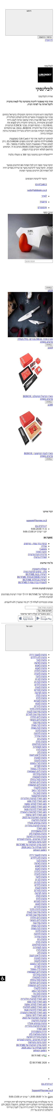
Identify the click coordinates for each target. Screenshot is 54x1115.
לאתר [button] (44, 196)
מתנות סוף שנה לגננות (37, 711)
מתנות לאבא (41, 668)
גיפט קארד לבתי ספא (37, 801)
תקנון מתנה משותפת (37, 842)
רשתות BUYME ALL (36, 574)
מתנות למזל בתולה (38, 779)
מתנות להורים (40, 706)
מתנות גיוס (42, 738)
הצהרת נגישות (40, 557)
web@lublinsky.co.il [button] (37, 190)
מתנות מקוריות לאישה (37, 836)
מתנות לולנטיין (40, 787)
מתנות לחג (42, 752)
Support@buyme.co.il (42, 1090)
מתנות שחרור (40, 736)
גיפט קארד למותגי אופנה (35, 804)
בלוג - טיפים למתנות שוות (35, 571)
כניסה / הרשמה (45, 37)
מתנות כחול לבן (40, 774)
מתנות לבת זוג (40, 681)
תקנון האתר (41, 551)
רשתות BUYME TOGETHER (32, 577)
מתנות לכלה (41, 695)
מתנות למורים (40, 690)
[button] (49, 5)
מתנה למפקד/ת (40, 747)
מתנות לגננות (41, 687)
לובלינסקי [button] (48, 66)
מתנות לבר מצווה (39, 725)
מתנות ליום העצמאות (37, 771)
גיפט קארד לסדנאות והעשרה (33, 812)
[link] (24, 1069)
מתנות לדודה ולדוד (38, 709)
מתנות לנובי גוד (40, 793)
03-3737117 (47, 1084)
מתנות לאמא (41, 665)
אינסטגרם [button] (42, 207)
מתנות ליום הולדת (38, 717)
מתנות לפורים (40, 766)
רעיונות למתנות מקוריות (36, 825)
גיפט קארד (42, 828)
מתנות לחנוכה (40, 760)
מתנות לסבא (41, 703)
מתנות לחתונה (40, 733)
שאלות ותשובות (39, 569)
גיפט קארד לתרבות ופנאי (35, 809)
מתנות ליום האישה (38, 782)
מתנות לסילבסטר (39, 795)
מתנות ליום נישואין (38, 719)
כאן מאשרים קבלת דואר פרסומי (36, 614)
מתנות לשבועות (40, 776)
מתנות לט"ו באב (39, 790)
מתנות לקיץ (41, 749)
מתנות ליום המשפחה (37, 785)
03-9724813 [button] (41, 184)
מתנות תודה (41, 741)
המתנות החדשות (39, 820)
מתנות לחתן (41, 698)
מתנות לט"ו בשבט (38, 763)
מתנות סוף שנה (40, 722)
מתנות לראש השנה (38, 755)
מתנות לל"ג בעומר (38, 768)
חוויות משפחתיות (39, 831)
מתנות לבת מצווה (39, 728)
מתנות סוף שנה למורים (36, 714)
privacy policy (40, 850)
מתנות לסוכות (40, 757)
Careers (43, 549)
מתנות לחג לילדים (39, 657)
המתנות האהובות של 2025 (34, 817)
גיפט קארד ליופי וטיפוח (36, 814)
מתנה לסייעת (41, 692)
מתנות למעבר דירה (38, 654)
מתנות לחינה (41, 730)
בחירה (49, 288)
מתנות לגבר (41, 660)
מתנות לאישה (40, 662)
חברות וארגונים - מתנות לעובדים (32, 839)
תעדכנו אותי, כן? (45, 611)
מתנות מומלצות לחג (38, 833)
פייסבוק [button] (43, 201)
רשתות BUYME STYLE (35, 579)
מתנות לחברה (40, 673)
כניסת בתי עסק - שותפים (35, 543)
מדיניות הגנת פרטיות (37, 554)
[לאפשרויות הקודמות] (27, 472)
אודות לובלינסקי (45, 96)
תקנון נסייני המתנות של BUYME (31, 844)
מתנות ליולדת (40, 671)
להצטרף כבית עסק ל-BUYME (32, 582)
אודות (44, 546)
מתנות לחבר (41, 676)
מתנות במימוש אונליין (37, 823)
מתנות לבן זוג (41, 679)
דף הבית (49, 40)
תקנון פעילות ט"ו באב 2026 (34, 847)
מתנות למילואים (39, 744)
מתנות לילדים (40, 684)
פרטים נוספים (46, 342)
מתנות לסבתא (40, 700)
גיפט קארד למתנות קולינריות (34, 798)
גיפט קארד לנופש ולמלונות (35, 806)
